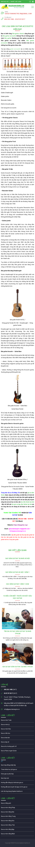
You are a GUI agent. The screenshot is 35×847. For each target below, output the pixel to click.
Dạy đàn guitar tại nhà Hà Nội (17, 558)
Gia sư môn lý (17, 725)
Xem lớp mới (17, 778)
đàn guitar (7, 38)
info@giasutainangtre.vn (12, 709)
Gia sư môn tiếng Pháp (17, 808)
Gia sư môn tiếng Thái (17, 825)
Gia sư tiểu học (17, 733)
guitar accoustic (15, 49)
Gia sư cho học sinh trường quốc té (17, 746)
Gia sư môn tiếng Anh (17, 803)
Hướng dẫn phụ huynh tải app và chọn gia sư (17, 787)
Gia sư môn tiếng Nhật (17, 834)
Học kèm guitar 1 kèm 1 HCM (17, 584)
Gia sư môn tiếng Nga (17, 791)
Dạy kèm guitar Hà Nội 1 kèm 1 (17, 572)
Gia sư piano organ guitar (17, 751)
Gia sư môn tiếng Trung (17, 816)
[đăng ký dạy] (12, 7)
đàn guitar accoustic (9, 36)
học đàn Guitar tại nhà (27, 502)
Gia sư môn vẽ (17, 742)
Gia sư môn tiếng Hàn (17, 812)
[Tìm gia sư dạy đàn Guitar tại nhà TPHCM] (17, 618)
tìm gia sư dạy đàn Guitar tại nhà (22, 504)
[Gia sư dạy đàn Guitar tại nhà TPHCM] (17, 654)
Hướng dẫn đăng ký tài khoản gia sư (17, 783)
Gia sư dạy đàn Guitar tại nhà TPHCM (17, 667)
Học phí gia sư (17, 770)
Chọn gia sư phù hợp (17, 774)
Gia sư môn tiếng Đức (17, 821)
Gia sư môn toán (17, 720)
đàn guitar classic (18, 33)
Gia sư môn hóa (17, 729)
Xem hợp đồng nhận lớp (17, 765)
